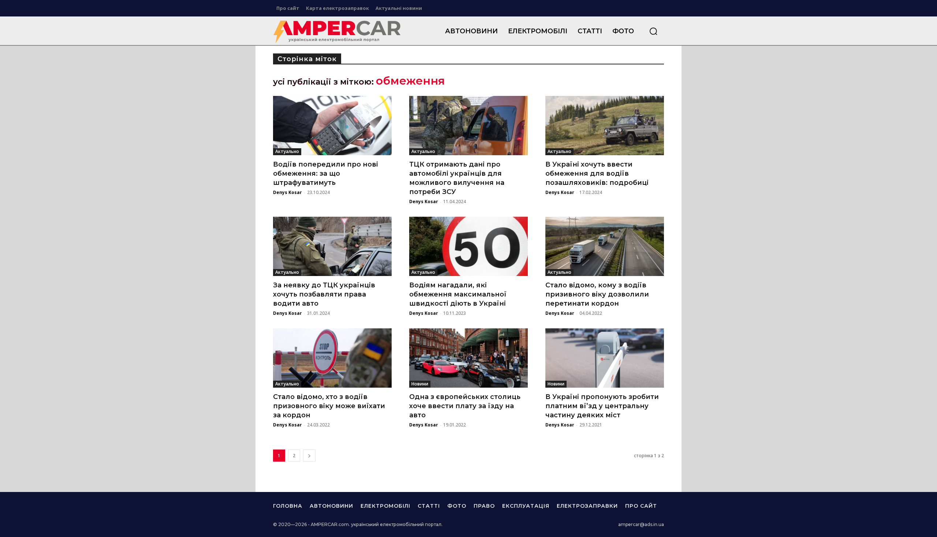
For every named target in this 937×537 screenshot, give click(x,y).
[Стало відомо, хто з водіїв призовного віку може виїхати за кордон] (332, 358)
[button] (653, 31)
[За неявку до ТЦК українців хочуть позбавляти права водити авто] (332, 246)
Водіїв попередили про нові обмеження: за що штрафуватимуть (325, 173)
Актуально (287, 151)
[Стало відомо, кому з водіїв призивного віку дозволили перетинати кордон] (604, 246)
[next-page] (309, 456)
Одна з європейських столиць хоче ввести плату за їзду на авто (464, 406)
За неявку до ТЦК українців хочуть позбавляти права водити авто (324, 294)
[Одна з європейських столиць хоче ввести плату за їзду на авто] (468, 358)
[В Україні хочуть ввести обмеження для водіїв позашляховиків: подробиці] (604, 125)
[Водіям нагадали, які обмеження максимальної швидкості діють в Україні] (468, 246)
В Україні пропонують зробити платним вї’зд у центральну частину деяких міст (602, 406)
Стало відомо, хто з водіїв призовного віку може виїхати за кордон (329, 406)
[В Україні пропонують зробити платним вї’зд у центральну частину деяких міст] (604, 358)
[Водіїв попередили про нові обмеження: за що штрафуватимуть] (332, 125)
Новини (419, 384)
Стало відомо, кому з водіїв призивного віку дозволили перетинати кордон (597, 294)
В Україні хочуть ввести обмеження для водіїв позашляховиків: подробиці (597, 173)
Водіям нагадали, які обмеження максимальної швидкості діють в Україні (458, 294)
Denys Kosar (287, 192)
